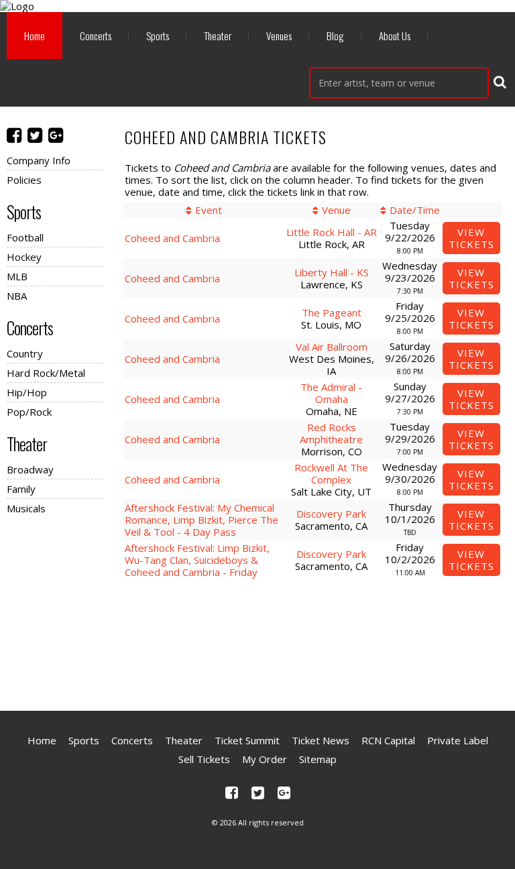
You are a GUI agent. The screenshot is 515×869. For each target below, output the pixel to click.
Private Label (457, 740)
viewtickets (471, 238)
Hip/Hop (27, 392)
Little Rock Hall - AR (331, 232)
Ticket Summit (247, 740)
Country (25, 353)
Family (21, 489)
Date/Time (415, 210)
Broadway (30, 469)
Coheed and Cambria (172, 238)
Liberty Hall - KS (331, 272)
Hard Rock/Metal (46, 373)
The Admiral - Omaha (331, 393)
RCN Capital (388, 740)
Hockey (24, 257)
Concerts (95, 35)
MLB (17, 276)
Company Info (38, 160)
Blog (335, 35)
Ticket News (320, 740)
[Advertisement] (257, 640)
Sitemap (318, 759)
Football (25, 237)
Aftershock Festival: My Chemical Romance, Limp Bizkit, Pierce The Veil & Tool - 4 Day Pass (201, 519)
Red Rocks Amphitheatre (331, 433)
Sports (157, 35)
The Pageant (331, 312)
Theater (217, 35)
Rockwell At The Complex (331, 473)
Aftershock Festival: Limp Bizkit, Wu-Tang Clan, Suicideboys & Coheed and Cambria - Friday (197, 560)
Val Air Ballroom (331, 346)
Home (34, 35)
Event (208, 210)
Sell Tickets (204, 759)
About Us (394, 35)
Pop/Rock (29, 411)
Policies (24, 179)
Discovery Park (331, 513)
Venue (336, 210)
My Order (264, 759)
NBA (17, 295)
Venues (279, 35)
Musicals (26, 508)
